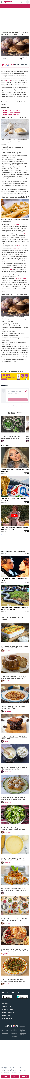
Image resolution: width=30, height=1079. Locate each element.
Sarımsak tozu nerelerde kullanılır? (11, 112)
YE (1, 434)
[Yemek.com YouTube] (13, 992)
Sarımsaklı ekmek (21, 278)
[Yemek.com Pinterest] (27, 992)
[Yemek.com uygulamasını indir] (7, 997)
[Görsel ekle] (26, 391)
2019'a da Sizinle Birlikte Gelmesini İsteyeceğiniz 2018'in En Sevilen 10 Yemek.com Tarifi (12, 980)
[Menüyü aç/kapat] (2, 2)
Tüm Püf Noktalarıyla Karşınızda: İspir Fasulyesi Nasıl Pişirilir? (13, 707)
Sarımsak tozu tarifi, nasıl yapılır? (10, 110)
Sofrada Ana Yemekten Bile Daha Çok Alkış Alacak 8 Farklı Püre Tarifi (14, 647)
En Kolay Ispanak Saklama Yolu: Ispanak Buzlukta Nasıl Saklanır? (11, 437)
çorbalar (19, 245)
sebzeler (23, 234)
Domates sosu (16, 249)
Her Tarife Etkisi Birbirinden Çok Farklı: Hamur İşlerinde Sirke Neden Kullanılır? (13, 859)
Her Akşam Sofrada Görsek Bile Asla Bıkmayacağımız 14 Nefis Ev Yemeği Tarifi (14, 889)
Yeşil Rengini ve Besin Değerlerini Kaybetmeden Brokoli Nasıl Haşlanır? (13, 828)
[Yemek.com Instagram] (3, 992)
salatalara (10, 269)
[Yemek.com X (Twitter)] (18, 992)
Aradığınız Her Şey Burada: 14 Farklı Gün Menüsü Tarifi (14, 738)
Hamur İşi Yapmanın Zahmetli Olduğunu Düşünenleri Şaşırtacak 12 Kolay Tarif (13, 798)
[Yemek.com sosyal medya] (12, 1026)
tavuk (17, 224)
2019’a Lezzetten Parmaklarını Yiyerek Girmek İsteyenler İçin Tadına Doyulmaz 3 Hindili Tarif (14, 950)
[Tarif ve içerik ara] (21, 2)
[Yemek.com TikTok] (7, 992)
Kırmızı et (12, 224)
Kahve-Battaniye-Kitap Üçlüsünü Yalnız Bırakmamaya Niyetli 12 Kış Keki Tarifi (13, 677)
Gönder (18, 399)
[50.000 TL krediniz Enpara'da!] (15, 376)
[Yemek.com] (8, 2)
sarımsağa (8, 80)
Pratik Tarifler (5, 6)
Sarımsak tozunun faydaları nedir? (10, 114)
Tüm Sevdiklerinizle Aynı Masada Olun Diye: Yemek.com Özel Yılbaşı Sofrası (15, 919)
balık (21, 224)
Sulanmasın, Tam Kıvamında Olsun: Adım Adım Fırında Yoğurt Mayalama (14, 768)
